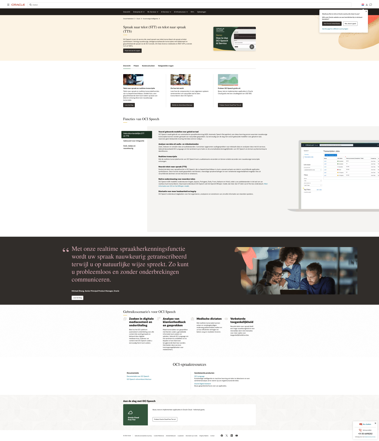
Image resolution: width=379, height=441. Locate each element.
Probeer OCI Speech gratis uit (229, 88)
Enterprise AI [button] (137, 12)
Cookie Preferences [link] (159, 435)
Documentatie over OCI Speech (138, 376)
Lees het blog (129, 105)
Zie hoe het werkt (177, 88)
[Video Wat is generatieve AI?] (234, 39)
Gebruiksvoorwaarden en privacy (143, 435)
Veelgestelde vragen (166, 66)
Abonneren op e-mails (191, 435)
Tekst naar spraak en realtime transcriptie (139, 88)
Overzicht (126, 12)
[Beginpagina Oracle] (18, 4)
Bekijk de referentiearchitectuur (182, 105)
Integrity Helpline (203, 435)
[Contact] (371, 5)
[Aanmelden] (367, 5)
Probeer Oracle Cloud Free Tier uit (230, 105)
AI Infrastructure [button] (180, 12)
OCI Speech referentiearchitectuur (139, 379)
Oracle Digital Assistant (202, 384)
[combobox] (189, 4)
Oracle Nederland (128, 19)
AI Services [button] (165, 12)
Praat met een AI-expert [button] (132, 51)
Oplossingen (201, 12)
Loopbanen (181, 435)
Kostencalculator (148, 66)
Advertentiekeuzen (171, 435)
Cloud (138, 19)
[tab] (136, 134)
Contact (212, 435)
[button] (8, 5)
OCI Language (199, 376)
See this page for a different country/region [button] (335, 29)
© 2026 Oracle (127, 435)
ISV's (192, 12)
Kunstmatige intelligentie (150, 19)
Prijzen (136, 66)
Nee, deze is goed (350, 23)
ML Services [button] (151, 12)
